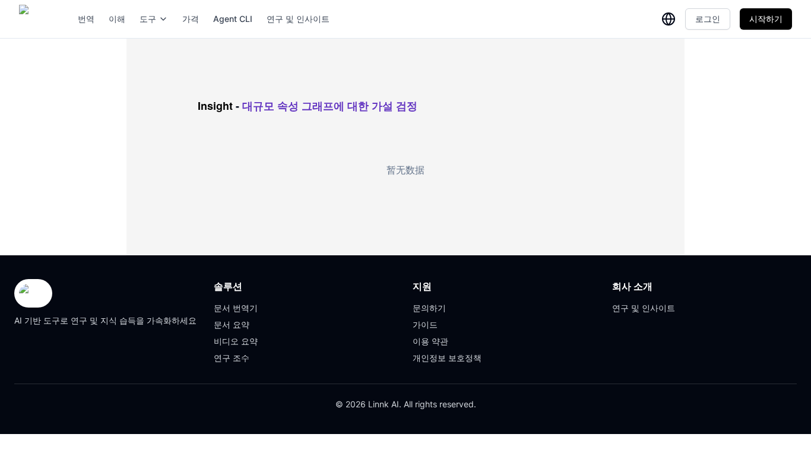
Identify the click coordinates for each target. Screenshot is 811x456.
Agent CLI (232, 19)
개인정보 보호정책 (447, 358)
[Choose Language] (668, 19)
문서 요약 (231, 324)
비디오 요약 (236, 341)
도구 (148, 19)
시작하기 (766, 19)
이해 (117, 19)
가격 (190, 19)
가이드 (425, 324)
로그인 (707, 19)
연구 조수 (231, 358)
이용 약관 (430, 341)
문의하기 (429, 308)
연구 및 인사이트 (298, 19)
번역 (86, 19)
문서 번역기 (236, 308)
